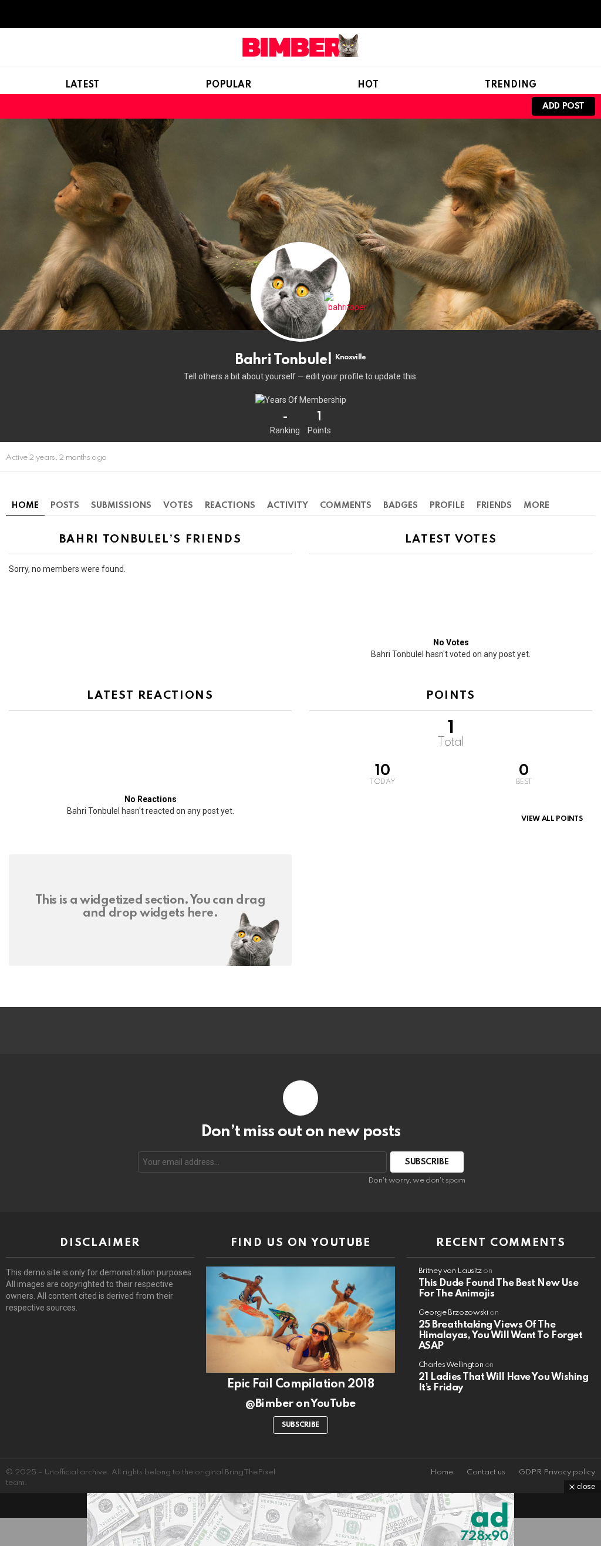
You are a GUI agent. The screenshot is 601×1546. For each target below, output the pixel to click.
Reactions (230, 505)
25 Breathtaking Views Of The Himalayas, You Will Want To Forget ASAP (500, 1335)
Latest (82, 85)
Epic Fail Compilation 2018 (300, 1384)
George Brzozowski (453, 1312)
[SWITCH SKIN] (467, 106)
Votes (178, 505)
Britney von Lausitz (450, 1271)
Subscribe (300, 1425)
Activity (287, 505)
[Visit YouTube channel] (300, 1320)
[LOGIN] (507, 106)
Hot (368, 85)
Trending (510, 85)
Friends (494, 505)
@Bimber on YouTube (300, 1403)
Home (25, 505)
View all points (551, 819)
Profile (447, 505)
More (536, 505)
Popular (228, 85)
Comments (346, 505)
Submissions (121, 505)
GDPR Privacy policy (557, 1472)
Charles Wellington (451, 1365)
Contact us (486, 1472)
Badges (400, 505)
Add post (563, 106)
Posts (64, 505)
